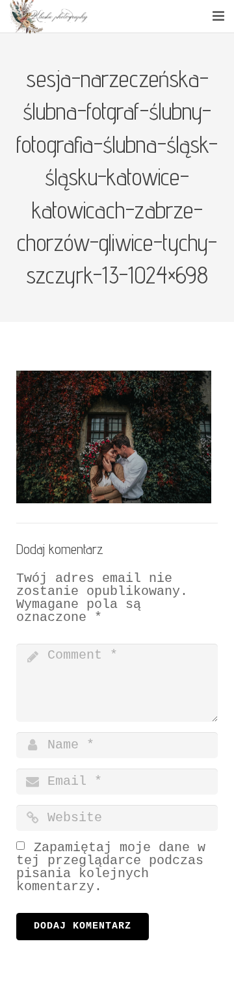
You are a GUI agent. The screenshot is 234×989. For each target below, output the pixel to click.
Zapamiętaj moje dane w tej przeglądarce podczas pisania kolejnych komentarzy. (110, 867)
